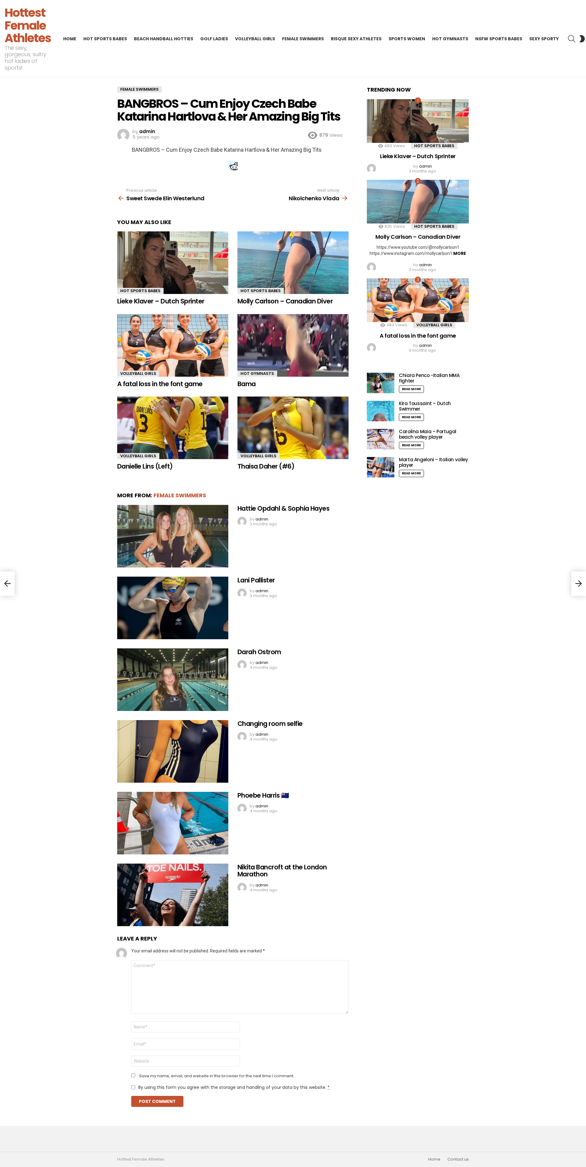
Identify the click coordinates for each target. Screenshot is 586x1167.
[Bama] (293, 345)
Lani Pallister (256, 580)
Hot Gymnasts (450, 39)
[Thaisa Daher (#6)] (293, 428)
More (459, 253)
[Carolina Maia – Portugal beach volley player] (380, 439)
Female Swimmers (303, 39)
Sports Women (407, 39)
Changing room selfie (270, 723)
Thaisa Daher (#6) (265, 466)
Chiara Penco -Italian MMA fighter (429, 378)
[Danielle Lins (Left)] (172, 428)
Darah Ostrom (259, 651)
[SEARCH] (571, 39)
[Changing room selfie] (172, 751)
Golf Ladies (214, 39)
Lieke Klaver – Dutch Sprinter (160, 301)
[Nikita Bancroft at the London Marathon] (172, 895)
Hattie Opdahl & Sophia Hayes (283, 508)
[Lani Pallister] (172, 608)
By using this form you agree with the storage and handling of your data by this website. (234, 1087)
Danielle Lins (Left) (145, 466)
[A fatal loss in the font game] (172, 345)
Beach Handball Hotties (163, 39)
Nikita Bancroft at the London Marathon (282, 871)
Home (69, 39)
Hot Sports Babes (105, 39)
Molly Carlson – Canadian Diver (285, 301)
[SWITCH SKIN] (582, 39)
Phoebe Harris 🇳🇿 (263, 795)
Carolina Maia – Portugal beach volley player (427, 434)
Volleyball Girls (255, 39)
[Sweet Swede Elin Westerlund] (7, 583)
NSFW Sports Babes (498, 39)
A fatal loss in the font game (160, 383)
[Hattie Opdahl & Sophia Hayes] (172, 536)
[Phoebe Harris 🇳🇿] (172, 823)
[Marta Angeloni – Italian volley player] (380, 467)
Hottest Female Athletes (28, 25)
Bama (246, 383)
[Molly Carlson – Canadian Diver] (293, 262)
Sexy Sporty (544, 39)
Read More (411, 389)
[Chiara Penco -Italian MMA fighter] (380, 383)
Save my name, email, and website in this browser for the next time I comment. (216, 1076)
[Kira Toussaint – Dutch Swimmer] (380, 411)
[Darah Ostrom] (172, 679)
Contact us (458, 1159)
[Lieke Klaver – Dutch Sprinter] (172, 262)
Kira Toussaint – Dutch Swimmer (425, 406)
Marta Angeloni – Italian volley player (433, 462)
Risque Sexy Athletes (356, 39)
